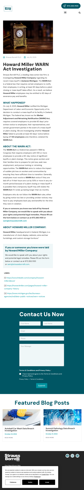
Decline (30, 482)
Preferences (13, 482)
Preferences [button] (37, 476)
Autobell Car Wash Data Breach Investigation (19, 430)
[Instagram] (72, 456)
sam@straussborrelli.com (15, 221)
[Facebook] (67, 456)
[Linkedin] (77, 456)
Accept (47, 482)
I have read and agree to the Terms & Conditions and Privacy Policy (42, 375)
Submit (41, 385)
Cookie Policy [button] (45, 474)
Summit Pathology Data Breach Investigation (60, 429)
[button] (65, 12)
